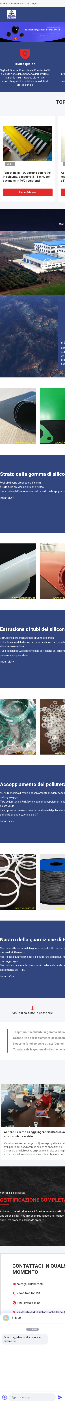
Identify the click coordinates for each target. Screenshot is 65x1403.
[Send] (60, 1397)
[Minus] (60, 1318)
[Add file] (4, 1397)
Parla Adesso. (27, 192)
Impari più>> (7, 497)
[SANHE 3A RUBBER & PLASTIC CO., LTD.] (48, 263)
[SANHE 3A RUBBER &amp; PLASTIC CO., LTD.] (11, 14)
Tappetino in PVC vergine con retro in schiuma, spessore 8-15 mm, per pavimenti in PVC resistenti (27, 176)
